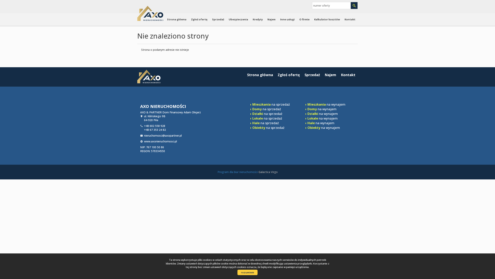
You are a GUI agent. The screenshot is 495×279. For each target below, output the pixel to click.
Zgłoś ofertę (199, 19)
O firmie (304, 19)
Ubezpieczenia (238, 19)
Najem (271, 19)
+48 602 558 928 (154, 126)
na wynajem (326, 104)
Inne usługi (287, 19)
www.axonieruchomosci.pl (160, 141)
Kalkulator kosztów (327, 19)
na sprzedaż (271, 104)
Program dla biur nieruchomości (238, 172)
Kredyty (258, 19)
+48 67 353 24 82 (155, 130)
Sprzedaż (218, 19)
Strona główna (176, 19)
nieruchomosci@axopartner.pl (163, 135)
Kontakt (350, 19)
